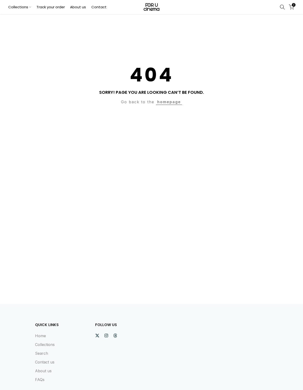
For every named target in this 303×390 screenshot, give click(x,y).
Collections (18, 6)
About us (78, 6)
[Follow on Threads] (115, 335)
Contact (99, 6)
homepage (169, 101)
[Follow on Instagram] (106, 335)
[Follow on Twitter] (97, 335)
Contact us (44, 362)
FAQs (40, 379)
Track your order (50, 6)
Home (40, 335)
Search (41, 353)
